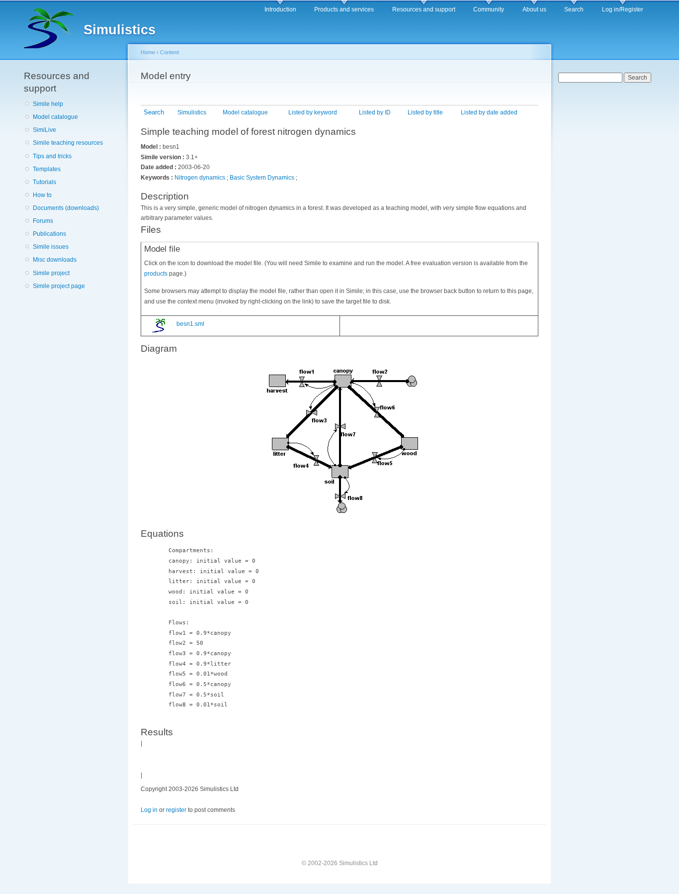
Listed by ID (375, 112)
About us (534, 9)
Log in (149, 809)
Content (169, 52)
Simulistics (191, 112)
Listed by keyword (312, 112)
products (156, 273)
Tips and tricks (52, 156)
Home (148, 52)
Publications (49, 233)
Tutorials (44, 182)
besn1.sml (189, 323)
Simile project (51, 273)
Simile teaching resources (68, 142)
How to (42, 195)
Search (574, 9)
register (176, 809)
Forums (43, 220)
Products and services (344, 9)
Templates (47, 169)
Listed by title (425, 112)
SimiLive (44, 129)
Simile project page (59, 286)
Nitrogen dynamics (199, 177)
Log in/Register (622, 9)
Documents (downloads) (66, 207)
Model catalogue (55, 116)
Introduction (280, 9)
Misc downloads (55, 259)
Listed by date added (489, 112)
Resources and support (423, 9)
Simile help (48, 103)
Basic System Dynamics (262, 177)
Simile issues (51, 246)
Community (488, 9)
